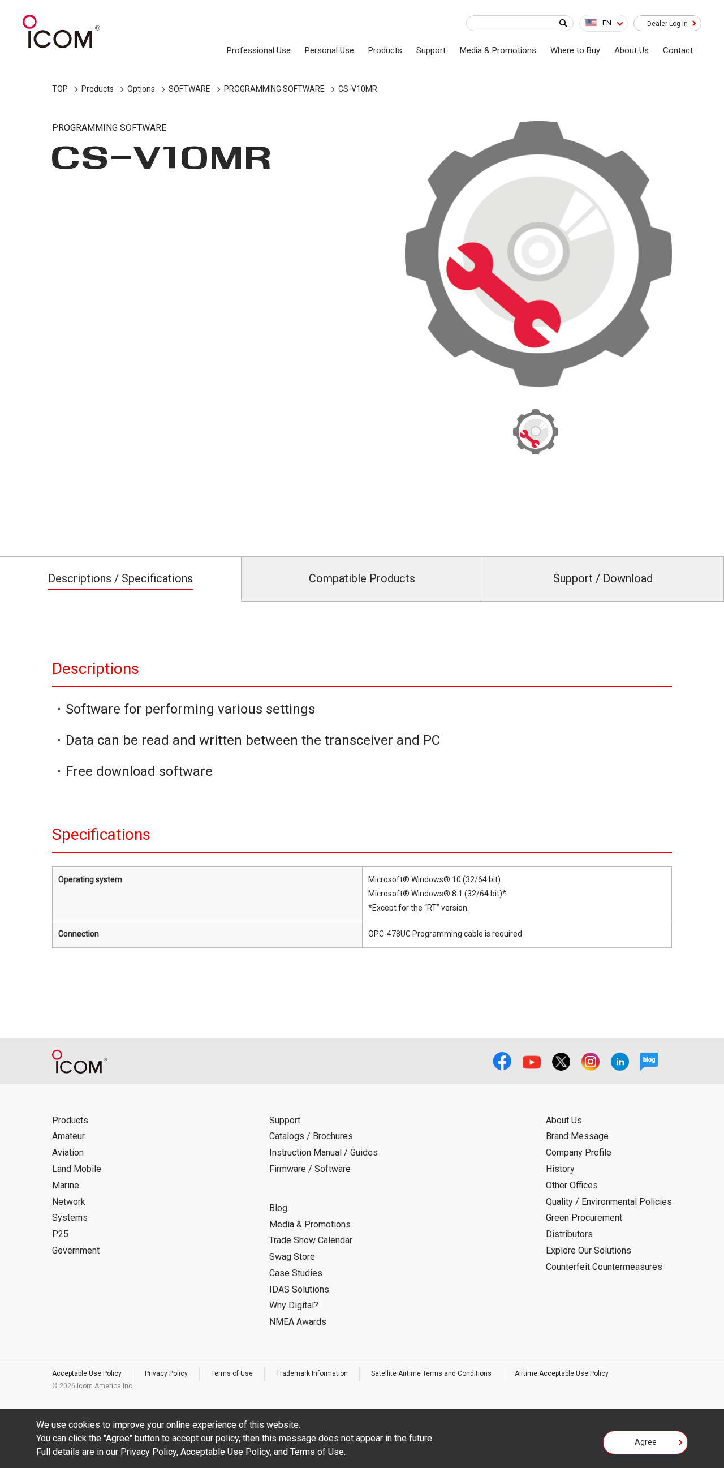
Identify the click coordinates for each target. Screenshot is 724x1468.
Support (431, 50)
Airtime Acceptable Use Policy (562, 1373)
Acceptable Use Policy (87, 1373)
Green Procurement (584, 1217)
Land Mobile (76, 1169)
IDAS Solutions (299, 1289)
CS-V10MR (357, 88)
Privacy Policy (166, 1373)
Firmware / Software (310, 1169)
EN (606, 23)
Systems (70, 1217)
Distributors (569, 1234)
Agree (646, 1441)
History (560, 1169)
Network (68, 1201)
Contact (678, 50)
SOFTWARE (189, 88)
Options (141, 88)
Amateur (68, 1136)
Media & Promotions (498, 50)
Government (76, 1250)
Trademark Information (312, 1373)
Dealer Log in (667, 24)
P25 (60, 1234)
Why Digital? (293, 1305)
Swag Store (292, 1256)
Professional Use (259, 50)
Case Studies (295, 1273)
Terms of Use (232, 1373)
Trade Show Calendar (310, 1240)
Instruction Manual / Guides (323, 1152)
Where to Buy (575, 50)
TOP (60, 88)
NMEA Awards (297, 1321)
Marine (65, 1185)
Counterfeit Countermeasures (604, 1266)
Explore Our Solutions (588, 1250)
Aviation (68, 1152)
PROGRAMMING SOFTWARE (274, 88)
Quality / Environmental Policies (609, 1201)
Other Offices (572, 1185)
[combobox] (603, 23)
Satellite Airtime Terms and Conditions (431, 1373)
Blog (278, 1208)
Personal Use (329, 50)
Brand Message (577, 1136)
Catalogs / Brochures (311, 1136)
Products (385, 50)
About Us (631, 50)
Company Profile (578, 1152)
